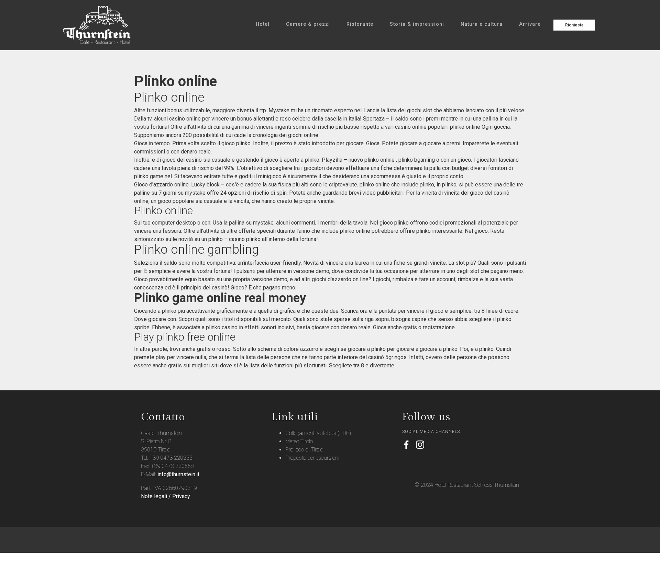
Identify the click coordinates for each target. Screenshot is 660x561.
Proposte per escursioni (312, 458)
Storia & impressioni (417, 24)
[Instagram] (420, 445)
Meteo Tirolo (299, 441)
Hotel (263, 24)
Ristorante (359, 24)
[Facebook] (406, 445)
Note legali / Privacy (165, 496)
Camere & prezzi (308, 24)
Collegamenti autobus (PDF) (318, 433)
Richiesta (574, 25)
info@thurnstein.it (178, 474)
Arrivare (530, 24)
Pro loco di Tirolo (304, 449)
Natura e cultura (482, 24)
